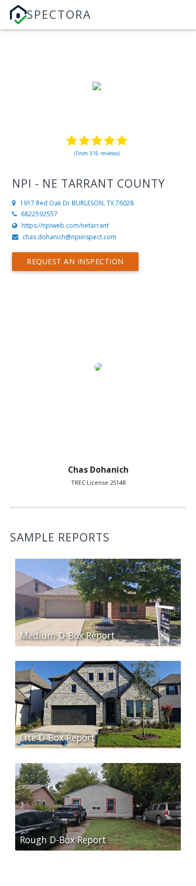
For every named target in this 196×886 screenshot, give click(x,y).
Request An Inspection (75, 261)
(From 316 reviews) (97, 153)
